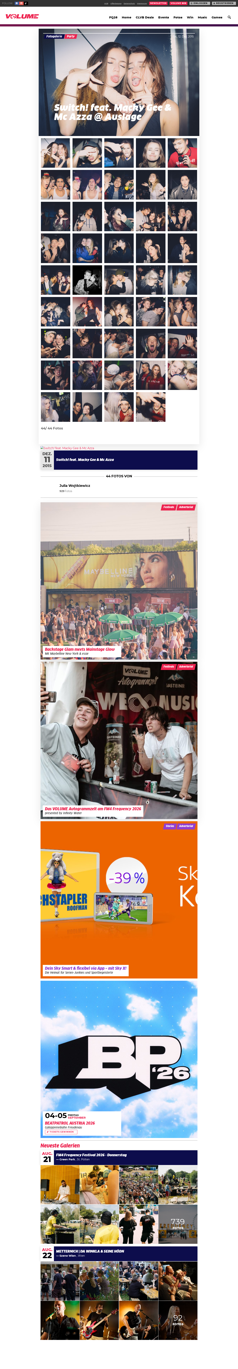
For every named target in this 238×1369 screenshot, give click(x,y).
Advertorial (186, 507)
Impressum (142, 3)
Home (126, 17)
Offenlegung (115, 3)
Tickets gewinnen (62, 1132)
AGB (106, 3)
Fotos (177, 17)
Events (163, 17)
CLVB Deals (145, 17)
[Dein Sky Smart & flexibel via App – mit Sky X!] (119, 899)
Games (217, 17)
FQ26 (113, 17)
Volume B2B (178, 3)
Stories (170, 826)
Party (71, 36)
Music (202, 17)
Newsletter (158, 3)
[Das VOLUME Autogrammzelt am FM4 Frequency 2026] (119, 740)
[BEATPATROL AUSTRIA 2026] (119, 1059)
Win (190, 17)
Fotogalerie (54, 36)
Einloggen (201, 3)
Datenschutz (129, 3)
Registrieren (225, 3)
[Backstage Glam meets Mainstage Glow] (119, 581)
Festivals (169, 507)
